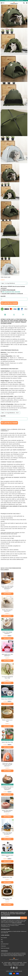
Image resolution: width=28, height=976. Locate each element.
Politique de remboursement (18, 965)
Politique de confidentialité (17, 922)
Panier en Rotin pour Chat (7, 720)
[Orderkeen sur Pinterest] (13, 968)
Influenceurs (3, 946)
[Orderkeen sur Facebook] (11, 968)
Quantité (3, 296)
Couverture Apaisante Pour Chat (7, 677)
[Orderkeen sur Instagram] (16, 968)
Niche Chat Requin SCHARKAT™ (7, 833)
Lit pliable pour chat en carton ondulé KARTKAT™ (7, 788)
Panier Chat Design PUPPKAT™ (7, 632)
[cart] (26, 3)
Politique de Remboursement (13, 963)
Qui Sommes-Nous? (4, 943)
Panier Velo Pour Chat (7, 742)
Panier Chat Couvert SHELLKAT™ (7, 610)
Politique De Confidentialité (17, 962)
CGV (2, 962)
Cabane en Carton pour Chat (7, 855)
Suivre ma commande (5, 948)
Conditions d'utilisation (8, 965)
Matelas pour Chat (7, 877)
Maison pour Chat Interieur (7, 899)
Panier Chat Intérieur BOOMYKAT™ (7, 811)
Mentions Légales (7, 962)
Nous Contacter (4, 937)
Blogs (2, 941)
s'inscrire (23, 917)
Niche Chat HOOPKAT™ (7, 699)
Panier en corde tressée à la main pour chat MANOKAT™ (7, 587)
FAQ (1, 939)
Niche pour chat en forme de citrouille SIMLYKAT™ (7, 765)
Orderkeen (11, 971)
